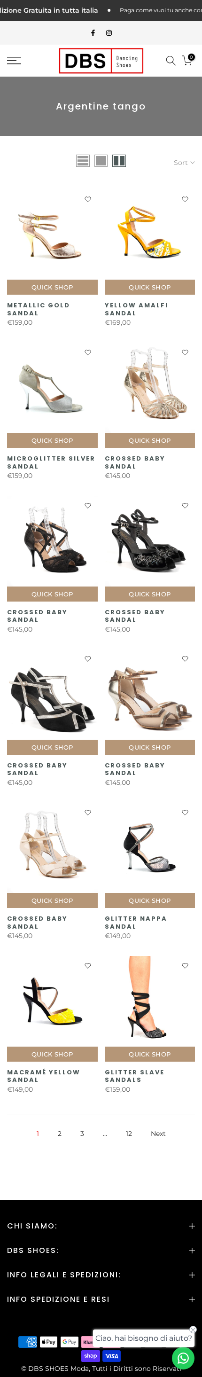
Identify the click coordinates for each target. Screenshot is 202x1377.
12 (129, 1133)
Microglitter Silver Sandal (51, 462)
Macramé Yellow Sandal (43, 1076)
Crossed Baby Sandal (135, 462)
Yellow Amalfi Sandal (136, 309)
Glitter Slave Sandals (134, 1076)
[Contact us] (183, 1358)
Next (158, 1133)
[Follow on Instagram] (109, 33)
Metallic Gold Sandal (38, 309)
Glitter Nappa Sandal (136, 922)
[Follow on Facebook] (93, 33)
